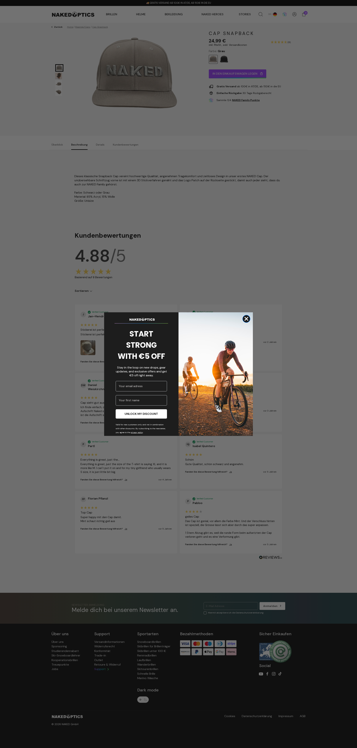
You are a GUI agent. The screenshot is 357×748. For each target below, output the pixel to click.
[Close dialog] (246, 319)
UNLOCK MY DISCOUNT (141, 414)
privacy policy (137, 432)
